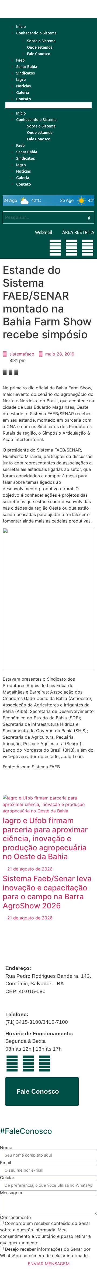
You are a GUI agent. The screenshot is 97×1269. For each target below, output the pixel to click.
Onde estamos (39, 47)
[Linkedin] (71, 247)
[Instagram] (87, 247)
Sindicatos (25, 73)
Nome (6, 1147)
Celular (7, 1177)
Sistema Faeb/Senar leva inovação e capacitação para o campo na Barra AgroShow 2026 (47, 892)
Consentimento (15, 1217)
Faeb (20, 60)
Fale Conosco (38, 54)
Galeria (22, 92)
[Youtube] (55, 247)
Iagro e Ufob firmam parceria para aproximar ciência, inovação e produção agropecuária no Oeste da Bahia (45, 838)
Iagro (21, 79)
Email (5, 1162)
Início (21, 26)
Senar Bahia (26, 67)
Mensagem (11, 1192)
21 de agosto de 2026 (29, 869)
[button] (48, 105)
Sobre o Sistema (41, 41)
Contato (23, 99)
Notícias (23, 86)
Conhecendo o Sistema (36, 33)
